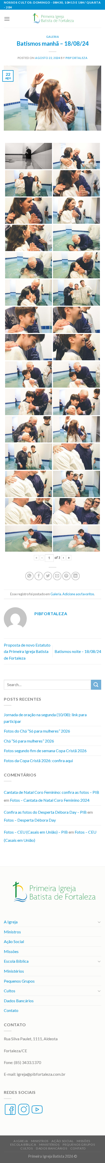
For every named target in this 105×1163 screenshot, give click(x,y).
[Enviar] (96, 685)
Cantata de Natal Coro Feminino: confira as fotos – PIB (51, 792)
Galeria (52, 36)
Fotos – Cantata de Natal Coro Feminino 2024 (49, 800)
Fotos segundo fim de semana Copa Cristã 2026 (45, 750)
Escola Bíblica (16, 961)
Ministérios (14, 971)
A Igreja (11, 921)
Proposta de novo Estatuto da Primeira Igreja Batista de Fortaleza (27, 651)
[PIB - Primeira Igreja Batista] (52, 19)
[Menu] (7, 19)
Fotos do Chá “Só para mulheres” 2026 (37, 730)
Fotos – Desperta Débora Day (30, 820)
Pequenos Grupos (19, 981)
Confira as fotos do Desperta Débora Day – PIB (45, 812)
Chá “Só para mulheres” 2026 (29, 740)
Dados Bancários (19, 1000)
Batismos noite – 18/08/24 (78, 651)
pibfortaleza (76, 57)
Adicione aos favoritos (78, 594)
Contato (11, 1010)
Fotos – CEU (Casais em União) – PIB (36, 832)
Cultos (9, 990)
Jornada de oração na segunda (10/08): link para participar (45, 718)
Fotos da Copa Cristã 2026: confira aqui (38, 760)
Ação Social (14, 941)
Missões (11, 951)
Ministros (12, 931)
